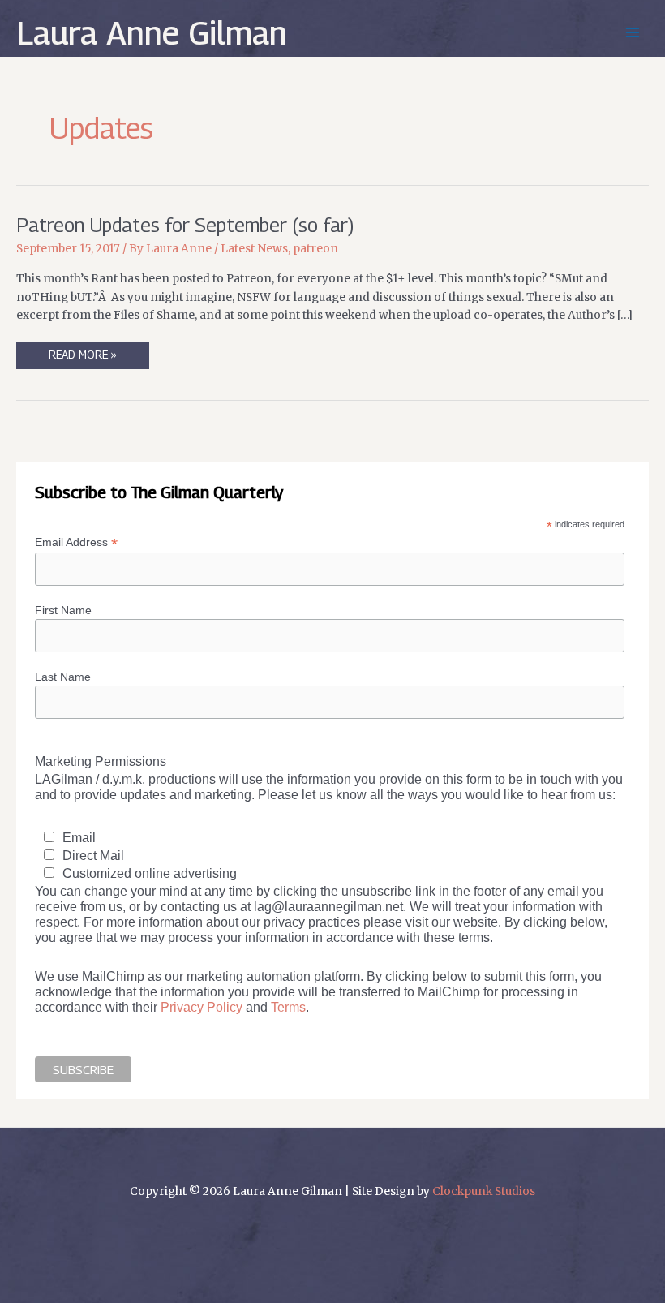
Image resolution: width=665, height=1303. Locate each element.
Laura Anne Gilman (151, 32)
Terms (288, 1007)
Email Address (76, 542)
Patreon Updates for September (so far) (185, 224)
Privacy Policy (201, 1007)
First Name (63, 610)
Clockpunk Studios (483, 1191)
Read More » (82, 358)
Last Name (63, 676)
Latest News (254, 249)
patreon (315, 249)
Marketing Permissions (100, 761)
